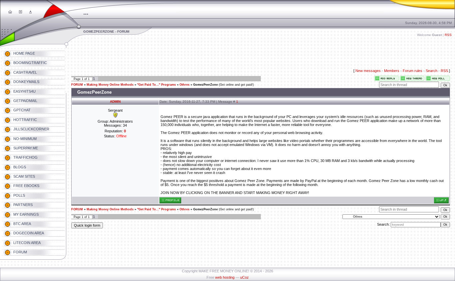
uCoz (244, 277)
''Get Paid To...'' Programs (156, 84)
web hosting (224, 277)
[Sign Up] (20, 12)
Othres (185, 84)
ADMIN (115, 101)
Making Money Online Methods (110, 84)
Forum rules (412, 71)
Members (391, 71)
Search (431, 71)
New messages (368, 71)
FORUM (77, 84)
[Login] (30, 12)
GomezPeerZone (205, 84)
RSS (448, 35)
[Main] (10, 12)
